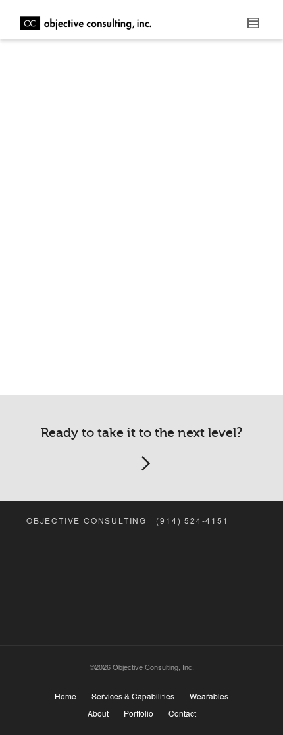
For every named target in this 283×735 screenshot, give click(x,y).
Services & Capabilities (132, 695)
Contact (182, 713)
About (98, 713)
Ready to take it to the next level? (141, 432)
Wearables (209, 695)
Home (65, 695)
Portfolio (138, 713)
